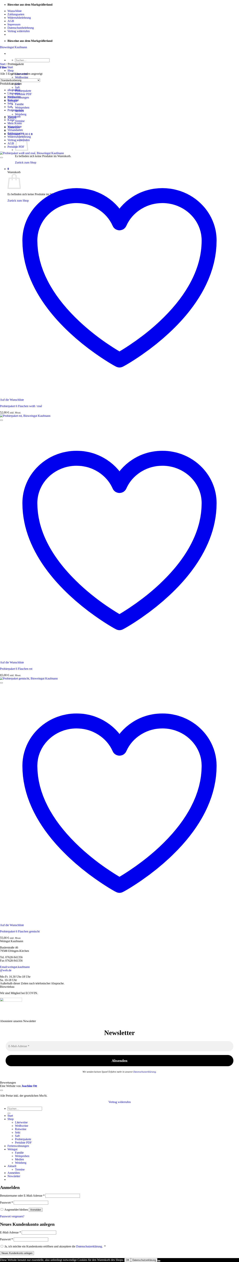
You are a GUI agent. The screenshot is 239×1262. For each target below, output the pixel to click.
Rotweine (13, 100)
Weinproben (22, 107)
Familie (19, 104)
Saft (17, 87)
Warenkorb (14, 116)
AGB (10, 21)
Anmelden (35, 1209)
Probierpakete (23, 90)
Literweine (13, 93)
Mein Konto (14, 123)
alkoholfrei (13, 90)
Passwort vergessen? (12, 1216)
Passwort (6, 1202)
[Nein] (158, 1260)
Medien (19, 1159)
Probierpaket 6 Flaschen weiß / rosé (21, 406)
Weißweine (21, 77)
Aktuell (11, 1166)
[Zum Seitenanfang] (1, 1090)
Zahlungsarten (15, 14)
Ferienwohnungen (18, 1145)
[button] (3, 67)
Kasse (11, 119)
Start (10, 67)
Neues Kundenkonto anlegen (16, 1253)
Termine (20, 121)
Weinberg (20, 114)
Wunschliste (14, 11)
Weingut (12, 1149)
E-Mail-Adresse (10, 1232)
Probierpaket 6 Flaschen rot (16, 668)
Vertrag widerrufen (18, 31)
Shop (10, 70)
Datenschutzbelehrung (20, 27)
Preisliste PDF (23, 94)
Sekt (10, 103)
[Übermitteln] (8, 1113)
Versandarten (15, 130)
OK (127, 1260)
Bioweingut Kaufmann (13, 47)
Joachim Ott (29, 1086)
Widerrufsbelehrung (19, 17)
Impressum (13, 24)
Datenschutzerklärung (144, 1071)
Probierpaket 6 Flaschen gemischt (20, 931)
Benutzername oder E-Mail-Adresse (22, 1195)
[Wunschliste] (1, 157)
